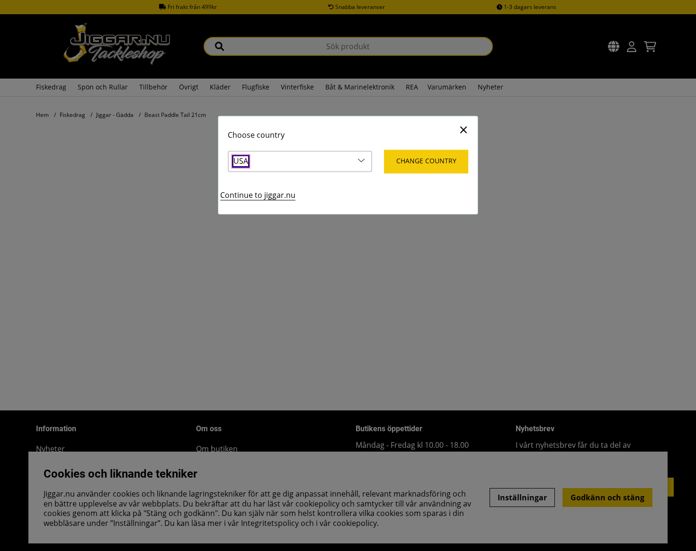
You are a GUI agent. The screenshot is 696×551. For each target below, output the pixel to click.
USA (240, 162)
